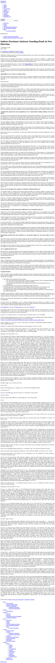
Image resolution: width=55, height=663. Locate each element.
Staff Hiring (9, 639)
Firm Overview (9, 603)
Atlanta (5, 5)
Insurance (8, 615)
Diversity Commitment (11, 606)
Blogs (4, 29)
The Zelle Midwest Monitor (9, 28)
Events (5, 24)
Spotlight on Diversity (14, 607)
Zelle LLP (32, 307)
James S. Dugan (19, 51)
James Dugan (19, 307)
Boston (5, 6)
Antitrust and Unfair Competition (10, 36)
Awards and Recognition (12, 604)
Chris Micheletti (4, 307)
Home (10, 599)
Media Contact (9, 659)
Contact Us (8, 658)
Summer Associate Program (12, 637)
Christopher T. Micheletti (8, 51)
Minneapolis (6, 11)
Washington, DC (7, 16)
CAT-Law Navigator (11, 31)
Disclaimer (27, 599)
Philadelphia (6, 15)
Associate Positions (10, 638)
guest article (28, 64)
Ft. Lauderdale (6, 8)
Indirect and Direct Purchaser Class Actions (13, 37)
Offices (8, 643)
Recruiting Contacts (10, 641)
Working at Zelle (10, 630)
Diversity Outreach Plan (14, 608)
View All (8, 613)
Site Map (32, 599)
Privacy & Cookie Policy (18, 599)
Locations (3, 19)
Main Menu (3, 1)
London (5, 10)
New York (5, 12)
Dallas (4, 7)
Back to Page (4, 661)
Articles (5, 25)
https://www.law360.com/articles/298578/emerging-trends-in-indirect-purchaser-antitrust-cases (23, 320)
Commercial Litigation (11, 617)
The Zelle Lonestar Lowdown (10, 27)
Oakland (5, 14)
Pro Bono (8, 635)
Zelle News (6, 23)
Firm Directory (9, 611)
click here (21, 52)
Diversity (8, 632)
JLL (12, 392)
